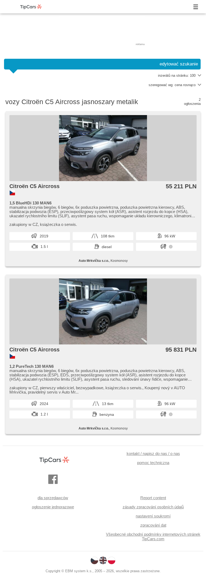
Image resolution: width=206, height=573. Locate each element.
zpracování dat (153, 525)
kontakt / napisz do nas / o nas (153, 453)
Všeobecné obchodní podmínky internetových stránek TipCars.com (153, 536)
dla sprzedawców (53, 497)
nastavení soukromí (153, 516)
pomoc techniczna (153, 462)
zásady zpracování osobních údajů (153, 507)
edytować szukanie (179, 64)
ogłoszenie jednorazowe (53, 507)
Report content (153, 497)
